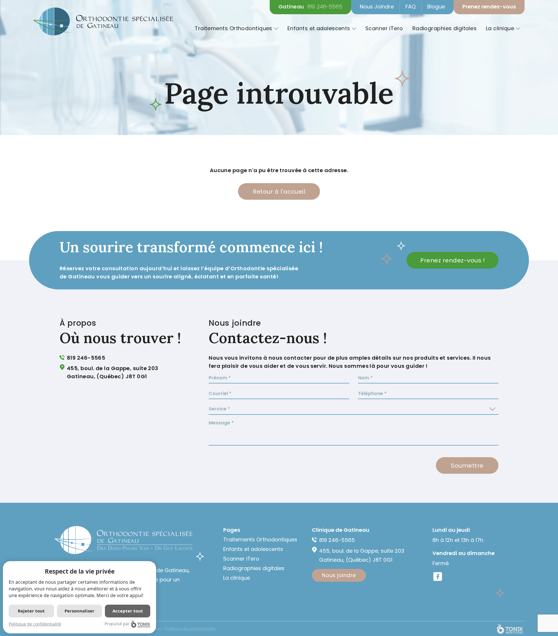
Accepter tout (127, 611)
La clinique (500, 28)
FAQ (410, 6)
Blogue (436, 6)
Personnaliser (79, 611)
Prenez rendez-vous (489, 6)
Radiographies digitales (444, 28)
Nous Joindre (377, 6)
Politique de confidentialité (35, 624)
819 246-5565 (324, 6)
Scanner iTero (384, 28)
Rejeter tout (31, 611)
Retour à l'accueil (279, 192)
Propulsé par (117, 623)
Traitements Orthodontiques (233, 28)
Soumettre (467, 466)
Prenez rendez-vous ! (452, 260)
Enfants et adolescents (318, 28)
